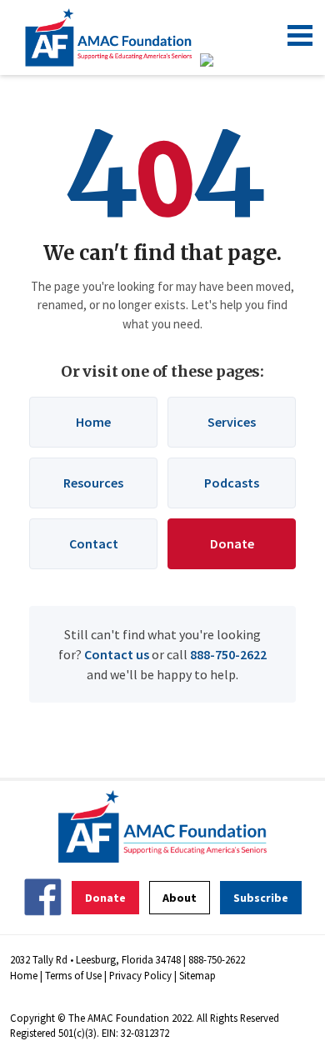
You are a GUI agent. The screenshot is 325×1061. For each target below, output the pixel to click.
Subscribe (260, 897)
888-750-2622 (228, 654)
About (179, 897)
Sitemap (197, 975)
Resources (93, 482)
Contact (93, 543)
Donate (232, 543)
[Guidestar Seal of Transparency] (227, 60)
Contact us (116, 654)
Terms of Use (73, 975)
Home (93, 421)
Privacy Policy (140, 975)
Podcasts (231, 482)
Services (232, 421)
